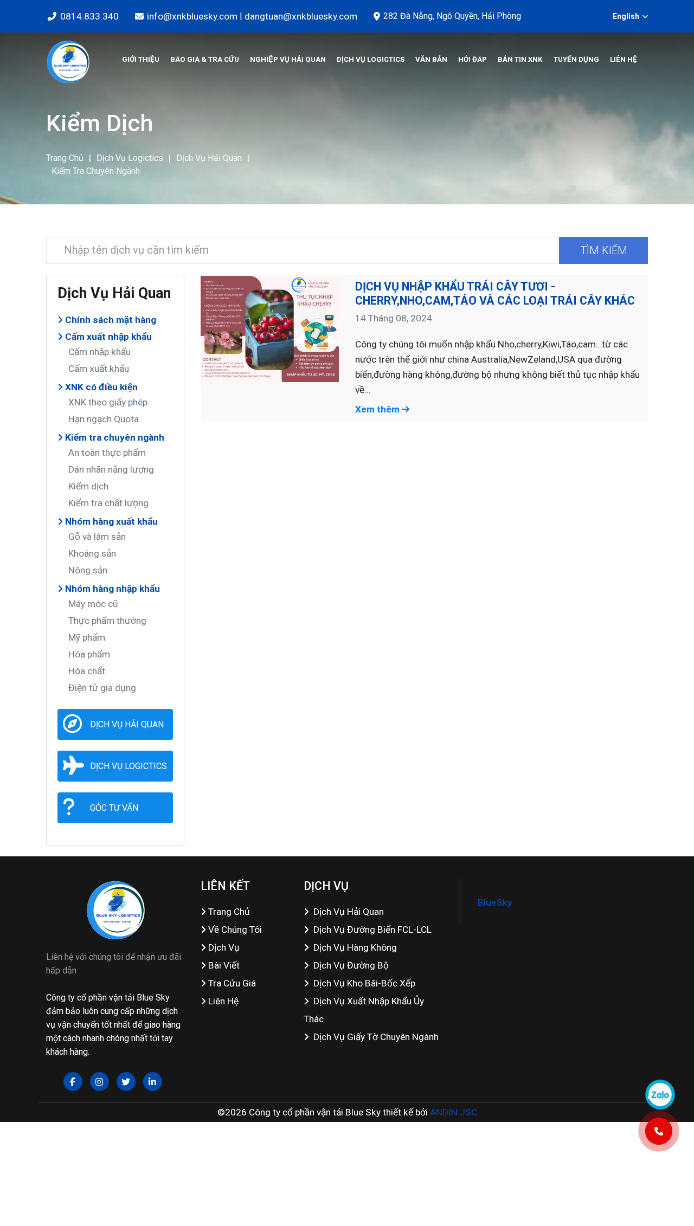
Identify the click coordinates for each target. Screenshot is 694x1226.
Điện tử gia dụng (102, 687)
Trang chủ (64, 158)
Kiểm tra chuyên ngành (96, 171)
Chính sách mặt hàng (109, 319)
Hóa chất (86, 671)
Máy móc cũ (93, 603)
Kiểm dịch (88, 486)
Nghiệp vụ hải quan (288, 59)
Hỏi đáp (472, 59)
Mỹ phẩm (86, 637)
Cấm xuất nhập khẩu (107, 336)
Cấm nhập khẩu (99, 351)
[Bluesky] (67, 60)
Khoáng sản (92, 553)
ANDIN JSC (453, 1112)
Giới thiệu (140, 59)
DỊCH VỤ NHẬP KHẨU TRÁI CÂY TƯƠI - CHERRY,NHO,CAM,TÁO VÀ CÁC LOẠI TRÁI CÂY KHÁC (495, 293)
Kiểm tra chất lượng (108, 503)
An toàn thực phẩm (107, 452)
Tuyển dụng (576, 59)
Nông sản (87, 570)
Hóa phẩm (89, 654)
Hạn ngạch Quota (103, 419)
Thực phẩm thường (107, 620)
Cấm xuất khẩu (98, 368)
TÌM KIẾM (603, 250)
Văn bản (431, 59)
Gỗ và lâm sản (97, 536)
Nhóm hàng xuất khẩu (110, 521)
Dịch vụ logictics (370, 59)
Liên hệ (623, 59)
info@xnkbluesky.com (192, 16)
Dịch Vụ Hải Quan (209, 158)
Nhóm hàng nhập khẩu (111, 588)
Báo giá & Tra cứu (204, 59)
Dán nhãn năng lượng (111, 469)
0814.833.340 (89, 16)
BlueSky (495, 902)
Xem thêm (378, 409)
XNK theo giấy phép (107, 402)
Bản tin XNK (520, 59)
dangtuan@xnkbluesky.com (301, 16)
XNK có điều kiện (100, 387)
